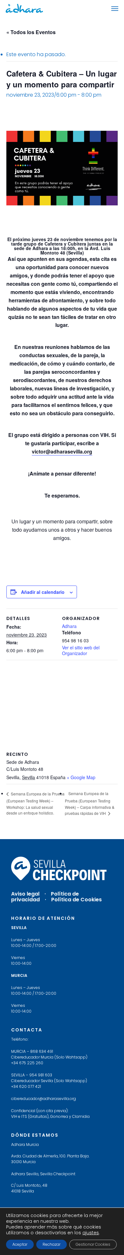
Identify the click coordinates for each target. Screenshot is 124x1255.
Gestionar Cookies (93, 1244)
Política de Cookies (76, 899)
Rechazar (51, 1244)
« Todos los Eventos (31, 32)
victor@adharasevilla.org (62, 451)
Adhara (69, 626)
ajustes (90, 1233)
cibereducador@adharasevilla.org (43, 1098)
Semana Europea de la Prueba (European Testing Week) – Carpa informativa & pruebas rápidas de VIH (89, 803)
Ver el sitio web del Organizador (81, 650)
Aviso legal (25, 893)
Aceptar (19, 1244)
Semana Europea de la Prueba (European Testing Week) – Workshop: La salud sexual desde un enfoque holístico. (35, 803)
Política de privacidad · (45, 896)
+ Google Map (81, 777)
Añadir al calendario (43, 592)
